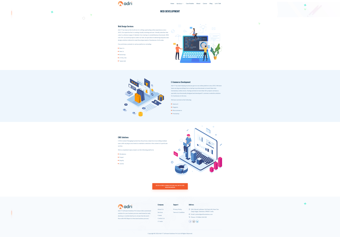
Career (205, 3)
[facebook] (190, 221)
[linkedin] (197, 221)
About (198, 3)
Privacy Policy (177, 209)
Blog (211, 3)
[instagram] (193, 221)
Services (179, 3)
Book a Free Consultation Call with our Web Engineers (170, 186)
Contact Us (161, 218)
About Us (161, 209)
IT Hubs (160, 221)
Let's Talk (218, 3)
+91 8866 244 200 (201, 217)
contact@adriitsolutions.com (204, 214)
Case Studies (190, 3)
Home (172, 3)
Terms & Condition (179, 212)
